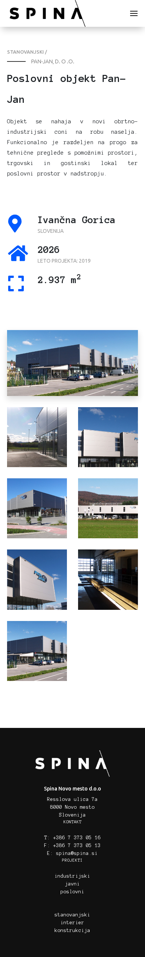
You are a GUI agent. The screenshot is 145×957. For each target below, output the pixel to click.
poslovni (72, 891)
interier (72, 922)
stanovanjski (72, 915)
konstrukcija (72, 930)
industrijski (72, 876)
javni (72, 884)
